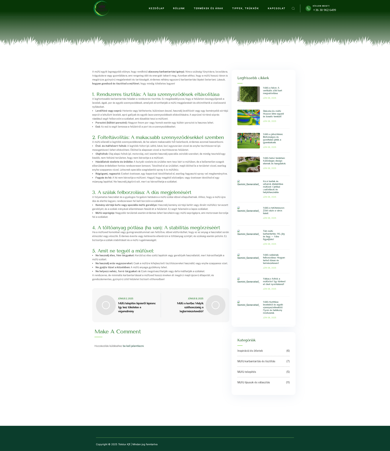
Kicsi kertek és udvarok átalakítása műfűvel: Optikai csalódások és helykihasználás (273, 187)
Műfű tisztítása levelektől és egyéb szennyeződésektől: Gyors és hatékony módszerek (273, 307)
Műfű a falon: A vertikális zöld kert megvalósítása (272, 90)
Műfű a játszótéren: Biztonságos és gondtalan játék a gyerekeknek (273, 138)
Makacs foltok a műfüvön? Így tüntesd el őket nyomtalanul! (274, 281)
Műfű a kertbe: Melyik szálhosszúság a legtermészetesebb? (190, 307)
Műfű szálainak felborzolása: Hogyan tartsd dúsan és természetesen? (274, 259)
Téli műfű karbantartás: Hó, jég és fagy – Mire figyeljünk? (274, 235)
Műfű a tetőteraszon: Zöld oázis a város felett (273, 210)
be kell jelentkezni (133, 346)
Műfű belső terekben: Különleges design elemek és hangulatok (274, 161)
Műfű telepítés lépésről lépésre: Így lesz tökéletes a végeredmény (137, 307)
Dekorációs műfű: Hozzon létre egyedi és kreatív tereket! (273, 114)
